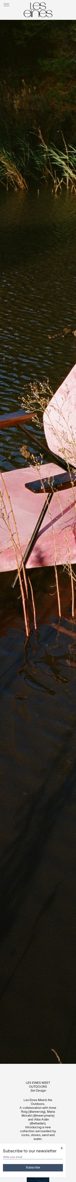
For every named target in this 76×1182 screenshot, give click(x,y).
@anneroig (37, 1111)
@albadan (37, 1123)
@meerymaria (43, 1115)
